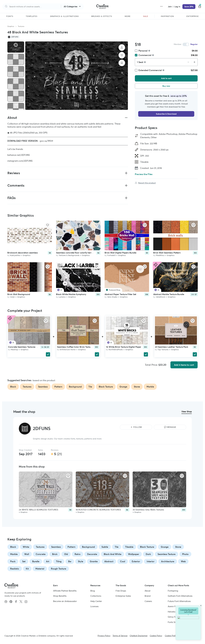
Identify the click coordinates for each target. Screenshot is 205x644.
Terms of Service (120, 635)
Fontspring (173, 590)
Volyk (12, 297)
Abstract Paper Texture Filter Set (120, 294)
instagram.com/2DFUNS (19, 160)
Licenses (94, 606)
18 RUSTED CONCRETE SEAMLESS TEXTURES (98, 509)
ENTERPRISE (192, 16)
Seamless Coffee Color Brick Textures (75, 347)
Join (170, 6)
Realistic (14, 568)
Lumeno (62, 297)
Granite (94, 561)
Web (183, 561)
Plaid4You (160, 255)
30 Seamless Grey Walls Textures (148, 509)
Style (80, 561)
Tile (116, 546)
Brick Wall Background (18, 294)
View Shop (186, 411)
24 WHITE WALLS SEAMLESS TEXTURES (38, 509)
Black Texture (147, 546)
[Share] (122, 47)
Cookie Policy (156, 635)
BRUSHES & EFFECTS (101, 16)
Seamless (56, 546)
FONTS (9, 16)
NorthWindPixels (116, 349)
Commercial (144, 55)
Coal (122, 561)
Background (88, 546)
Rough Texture (58, 568)
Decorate (92, 554)
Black (13, 546)
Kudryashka (15, 255)
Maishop (14, 349)
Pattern (71, 546)
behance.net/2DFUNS (18, 155)
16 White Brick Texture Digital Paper (123, 347)
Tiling (58, 561)
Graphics (10, 26)
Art (47, 561)
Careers (148, 601)
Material (39, 568)
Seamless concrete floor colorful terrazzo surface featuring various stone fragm (94, 252)
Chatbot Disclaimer (139, 635)
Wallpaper (133, 554)
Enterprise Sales (123, 596)
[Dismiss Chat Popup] (200, 605)
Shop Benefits (60, 596)
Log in (177, 6)
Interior (150, 561)
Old (66, 554)
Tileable (129, 546)
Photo (185, 554)
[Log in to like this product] (47, 225)
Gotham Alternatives (180, 596)
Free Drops (121, 590)
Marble (14, 554)
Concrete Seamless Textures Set (23, 347)
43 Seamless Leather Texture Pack (171, 347)
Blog (92, 590)
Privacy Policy (104, 635)
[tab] (15, 47)
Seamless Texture (166, 554)
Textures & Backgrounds (69, 255)
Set (24, 561)
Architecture (167, 561)
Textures (21, 26)
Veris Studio (112, 297)
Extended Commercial (150, 70)
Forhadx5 (111, 255)
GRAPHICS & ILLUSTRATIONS (64, 16)
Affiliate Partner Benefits (65, 590)
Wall (26, 554)
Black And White (112, 554)
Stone (178, 546)
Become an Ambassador (65, 601)
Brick (54, 554)
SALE (145, 16)
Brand (147, 596)
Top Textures (163, 349)
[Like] (122, 55)
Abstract (108, 561)
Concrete (40, 554)
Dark (148, 554)
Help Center (96, 601)
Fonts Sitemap (175, 622)
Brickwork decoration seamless (22, 252)
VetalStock (160, 297)
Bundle (35, 561)
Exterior (136, 561)
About (147, 590)
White (26, 546)
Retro (77, 554)
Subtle (105, 546)
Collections (95, 596)
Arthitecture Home (67, 349)
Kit (27, 568)
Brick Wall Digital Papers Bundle (120, 252)
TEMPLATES (31, 16)
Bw (69, 561)
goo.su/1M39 (46, 140)
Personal (143, 50)
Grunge (164, 546)
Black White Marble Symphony (71, 294)
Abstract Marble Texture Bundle (168, 294)
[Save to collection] (122, 63)
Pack (12, 561)
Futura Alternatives (179, 601)
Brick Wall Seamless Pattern (167, 252)
